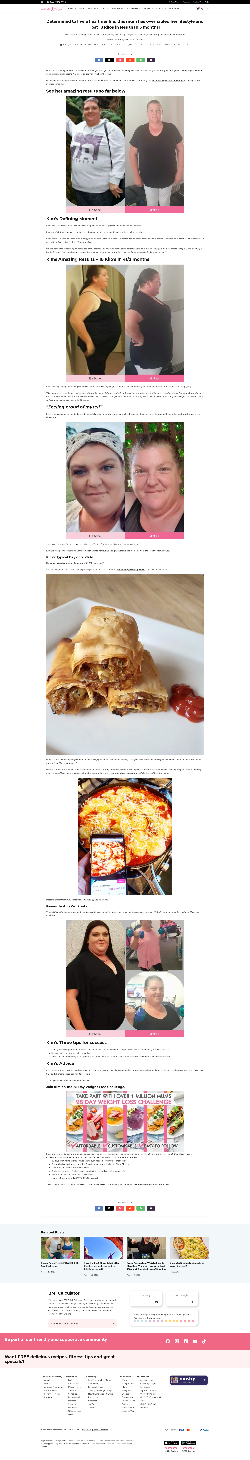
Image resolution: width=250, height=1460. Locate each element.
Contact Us (197, 2)
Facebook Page (95, 1387)
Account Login (147, 1380)
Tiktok (91, 1407)
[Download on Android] (188, 1443)
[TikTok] (204, 1341)
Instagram (93, 1397)
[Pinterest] (120, 60)
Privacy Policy (75, 1387)
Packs (125, 1404)
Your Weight (182, 1295)
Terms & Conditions (100, 1430)
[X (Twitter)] (109, 60)
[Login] (202, 9)
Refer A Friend (174, 2)
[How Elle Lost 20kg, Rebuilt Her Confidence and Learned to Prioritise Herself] (103, 1248)
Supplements (128, 1397)
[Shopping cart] (197, 8)
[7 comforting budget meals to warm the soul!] (189, 1248)
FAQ (70, 1380)
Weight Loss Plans (87, 8)
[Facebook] (99, 60)
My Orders (145, 1387)
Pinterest (92, 1400)
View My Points (148, 1393)
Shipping (72, 1404)
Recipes (147, 8)
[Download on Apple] (171, 1443)
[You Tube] (195, 1341)
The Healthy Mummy (51, 1376)
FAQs (207, 2)
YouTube (92, 1404)
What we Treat (119, 8)
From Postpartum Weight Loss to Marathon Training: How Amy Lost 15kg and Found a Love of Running (146, 1266)
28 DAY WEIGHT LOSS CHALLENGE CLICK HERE (93, 1184)
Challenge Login (148, 1383)
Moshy (70, 8)
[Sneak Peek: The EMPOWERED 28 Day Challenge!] (60, 1248)
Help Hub (72, 1407)
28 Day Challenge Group (100, 1390)
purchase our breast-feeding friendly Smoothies (145, 1184)
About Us (186, 2)
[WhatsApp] (140, 60)
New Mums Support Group (100, 1393)
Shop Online (124, 1376)
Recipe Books (128, 1400)
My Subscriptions (148, 1390)
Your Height (145, 1295)
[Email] (151, 60)
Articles (160, 8)
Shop (103, 8)
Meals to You (128, 1411)
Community (174, 8)
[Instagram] (177, 1341)
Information (71, 1376)
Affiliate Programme (54, 1387)
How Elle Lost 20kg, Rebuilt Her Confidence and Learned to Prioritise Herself (101, 1266)
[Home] (61, 45)
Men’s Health (128, 1407)
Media (47, 1383)
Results (134, 8)
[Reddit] (130, 60)
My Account (143, 1376)
